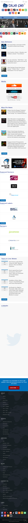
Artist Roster (5, 423)
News (4, 427)
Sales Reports (5, 457)
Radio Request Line (6, 474)
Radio (4, 472)
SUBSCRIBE (13, 387)
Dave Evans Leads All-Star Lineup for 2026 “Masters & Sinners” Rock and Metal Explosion (16, 264)
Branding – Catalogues (7, 445)
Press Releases (6, 404)
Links (4, 507)
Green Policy (5, 400)
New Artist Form (5, 429)
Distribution (5, 447)
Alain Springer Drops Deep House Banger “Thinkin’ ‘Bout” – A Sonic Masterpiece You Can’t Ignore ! (16, 69)
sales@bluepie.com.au (8, 1)
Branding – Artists (6, 443)
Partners (4, 402)
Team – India (5, 410)
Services (4, 459)
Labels (4, 468)
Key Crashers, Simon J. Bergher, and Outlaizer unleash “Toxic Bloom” (17, 53)
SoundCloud (5, 476)
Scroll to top (25, 520)
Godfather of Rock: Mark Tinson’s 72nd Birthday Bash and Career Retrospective (16, 282)
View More (4, 75)
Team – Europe (5, 408)
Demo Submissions (6, 488)
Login (26, 1)
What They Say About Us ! (7, 496)
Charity (4, 398)
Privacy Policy (5, 505)
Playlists (4, 470)
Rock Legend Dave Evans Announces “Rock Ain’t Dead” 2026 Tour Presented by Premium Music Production (16, 273)
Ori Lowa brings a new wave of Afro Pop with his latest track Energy (16, 45)
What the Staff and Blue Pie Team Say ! (10, 498)
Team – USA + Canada (7, 412)
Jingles (4, 453)
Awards (4, 396)
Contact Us (5, 484)
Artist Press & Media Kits (7, 421)
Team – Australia (6, 406)
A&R (3, 441)
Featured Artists (5, 425)
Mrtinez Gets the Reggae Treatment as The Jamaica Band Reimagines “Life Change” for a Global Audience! (17, 112)
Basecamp (5, 486)
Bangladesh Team (6, 414)
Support (4, 494)
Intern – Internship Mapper (7, 490)
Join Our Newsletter (6, 455)
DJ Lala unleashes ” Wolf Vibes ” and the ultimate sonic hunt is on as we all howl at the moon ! (17, 61)
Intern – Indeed (5, 492)
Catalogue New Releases (7, 466)
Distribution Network (6, 449)
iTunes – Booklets (6, 451)
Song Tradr (5, 509)
